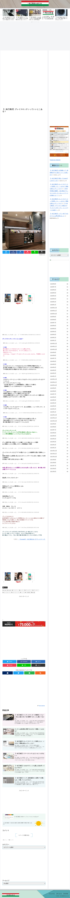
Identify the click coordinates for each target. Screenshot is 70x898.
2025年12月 (59, 307)
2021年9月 (59, 459)
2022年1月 (59, 447)
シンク (22, 592)
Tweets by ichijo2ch (55, 160)
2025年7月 (59, 322)
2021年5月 (59, 471)
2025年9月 (59, 316)
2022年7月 (59, 430)
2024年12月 (59, 343)
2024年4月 (59, 367)
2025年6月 (59, 325)
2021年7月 (59, 465)
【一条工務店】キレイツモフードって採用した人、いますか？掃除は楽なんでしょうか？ (59, 186)
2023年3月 (59, 406)
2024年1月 (59, 376)
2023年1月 (59, 412)
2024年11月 (59, 346)
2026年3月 (59, 299)
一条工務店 (28, 592)
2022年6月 (59, 433)
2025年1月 (59, 340)
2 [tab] (34, 22)
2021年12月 (59, 450)
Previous (1, 15)
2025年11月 (59, 310)
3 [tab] (36, 22)
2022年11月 (59, 418)
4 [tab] (38, 22)
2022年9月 (59, 424)
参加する (66, 152)
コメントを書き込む (23, 835)
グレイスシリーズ (16, 592)
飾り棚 (33, 592)
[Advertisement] (35, 36)
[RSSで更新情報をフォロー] (40, 672)
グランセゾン (36, 590)
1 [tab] (32, 22)
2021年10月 (59, 456)
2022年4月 (59, 438)
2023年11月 (59, 382)
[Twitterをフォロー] (18, 672)
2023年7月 (59, 394)
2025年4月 (59, 331)
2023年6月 (59, 397)
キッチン (5, 587)
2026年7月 (59, 287)
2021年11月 (59, 453)
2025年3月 (59, 334)
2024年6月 (59, 361)
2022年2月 (59, 444)
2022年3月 (59, 441)
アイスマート (15, 590)
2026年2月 (59, 301)
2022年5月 (59, 436)
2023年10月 (59, 385)
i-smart (5, 590)
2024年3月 (59, 370)
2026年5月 (59, 293)
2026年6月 (59, 290)
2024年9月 (59, 352)
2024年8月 (59, 355)
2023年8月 (59, 391)
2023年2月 (59, 409)
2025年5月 (59, 328)
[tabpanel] (8, 14)
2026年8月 (59, 284)
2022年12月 (59, 415)
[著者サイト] (7, 672)
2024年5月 (59, 364)
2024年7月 (59, 358)
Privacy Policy (52, 893)
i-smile (10, 590)
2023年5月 (59, 400)
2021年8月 (59, 462)
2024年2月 (59, 373)
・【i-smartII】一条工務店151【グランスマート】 (31, 539)
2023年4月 (59, 403)
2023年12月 (59, 379)
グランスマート (28, 590)
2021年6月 (59, 468)
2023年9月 (59, 388)
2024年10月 (59, 349)
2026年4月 (59, 296)
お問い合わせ (59, 893)
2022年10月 (59, 421)
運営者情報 (65, 893)
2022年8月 (59, 427)
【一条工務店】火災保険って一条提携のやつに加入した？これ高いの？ (59, 173)
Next (69, 15)
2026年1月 (59, 304)
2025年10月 (59, 313)
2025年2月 (59, 337)
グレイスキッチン (7, 592)
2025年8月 (59, 319)
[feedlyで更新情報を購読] (29, 672)
